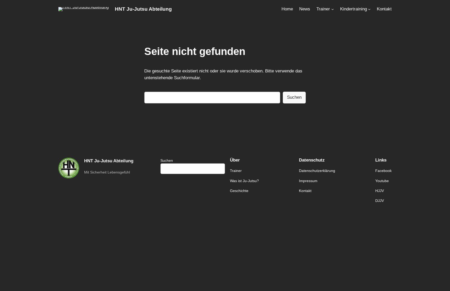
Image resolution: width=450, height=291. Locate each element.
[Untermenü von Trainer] (332, 9)
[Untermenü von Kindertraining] (369, 9)
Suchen (294, 97)
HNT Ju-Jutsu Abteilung (143, 9)
